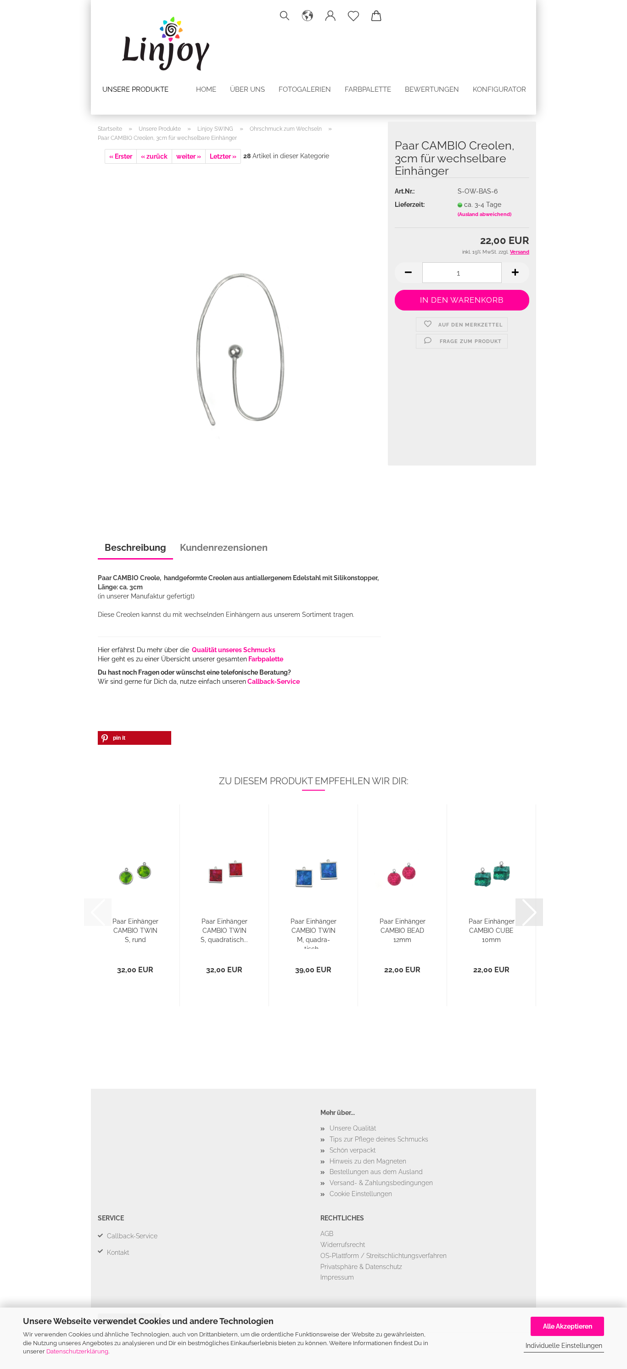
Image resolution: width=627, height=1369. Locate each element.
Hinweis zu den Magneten (368, 1161)
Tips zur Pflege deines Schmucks (379, 1139)
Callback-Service (273, 681)
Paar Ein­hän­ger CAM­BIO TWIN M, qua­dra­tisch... (313, 933)
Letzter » (223, 156)
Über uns (247, 89)
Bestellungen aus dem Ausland (376, 1171)
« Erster (120, 156)
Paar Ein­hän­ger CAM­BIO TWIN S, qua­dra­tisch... (224, 930)
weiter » (188, 156)
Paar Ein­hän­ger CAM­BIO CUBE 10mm (492, 930)
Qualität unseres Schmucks (233, 650)
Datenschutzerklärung (77, 1351)
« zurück (154, 156)
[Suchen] (284, 16)
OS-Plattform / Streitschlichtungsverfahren (383, 1255)
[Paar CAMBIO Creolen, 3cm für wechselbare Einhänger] (239, 335)
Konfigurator (499, 89)
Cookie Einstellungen (361, 1193)
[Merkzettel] (353, 16)
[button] (307, 16)
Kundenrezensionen (224, 547)
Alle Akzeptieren (567, 1326)
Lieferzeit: (410, 204)
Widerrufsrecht (342, 1244)
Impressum (337, 1277)
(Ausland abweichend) (484, 214)
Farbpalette (368, 89)
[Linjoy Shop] (157, 39)
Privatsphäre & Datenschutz (361, 1266)
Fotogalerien (305, 89)
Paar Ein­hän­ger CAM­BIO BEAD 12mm (402, 930)
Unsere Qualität (353, 1128)
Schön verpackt (352, 1150)
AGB (326, 1233)
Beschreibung (135, 547)
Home (206, 89)
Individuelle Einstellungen (564, 1345)
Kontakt (118, 1252)
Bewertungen (432, 89)
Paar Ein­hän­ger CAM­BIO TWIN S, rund (135, 930)
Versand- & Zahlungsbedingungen (381, 1182)
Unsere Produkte (135, 89)
